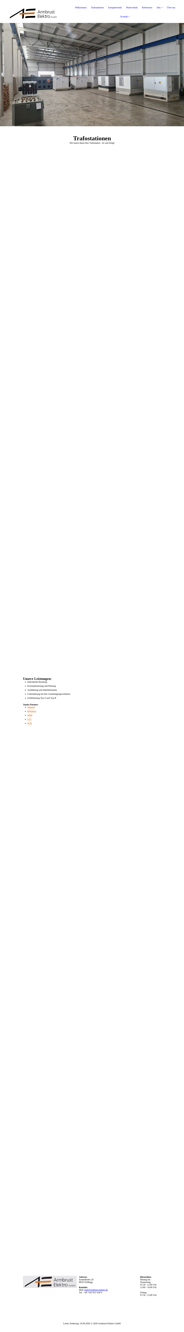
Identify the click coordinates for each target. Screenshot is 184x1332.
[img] (33, 11)
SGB (29, 723)
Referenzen (147, 7)
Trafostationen (97, 7)
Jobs (159, 7)
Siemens (31, 707)
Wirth (29, 715)
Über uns (171, 7)
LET (29, 719)
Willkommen (81, 7)
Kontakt (124, 16)
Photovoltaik (132, 7)
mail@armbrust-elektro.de (96, 1290)
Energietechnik (115, 7)
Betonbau (31, 711)
